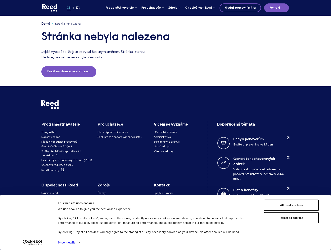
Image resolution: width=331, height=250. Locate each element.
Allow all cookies (291, 205)
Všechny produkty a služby (57, 165)
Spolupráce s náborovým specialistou (119, 137)
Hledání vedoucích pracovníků (59, 141)
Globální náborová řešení (56, 146)
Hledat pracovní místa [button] (240, 7)
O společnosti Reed (198, 7)
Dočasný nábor (50, 137)
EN (78, 8)
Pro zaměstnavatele (120, 7)
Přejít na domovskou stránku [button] (68, 71)
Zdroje (172, 7)
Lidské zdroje (162, 146)
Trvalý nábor (49, 132)
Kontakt (275, 7)
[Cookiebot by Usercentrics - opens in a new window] (32, 242)
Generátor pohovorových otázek (254, 161)
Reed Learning (50, 170)
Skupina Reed (49, 193)
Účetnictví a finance (166, 132)
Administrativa (162, 137)
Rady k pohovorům (248, 139)
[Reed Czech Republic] (49, 8)
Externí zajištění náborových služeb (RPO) (66, 160)
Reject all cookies (291, 217)
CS (69, 8)
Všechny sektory (164, 151)
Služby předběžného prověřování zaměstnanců (61, 153)
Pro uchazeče (151, 7)
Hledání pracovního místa (112, 132)
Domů (45, 24)
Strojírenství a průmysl (167, 141)
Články (101, 193)
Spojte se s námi (163, 193)
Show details (66, 242)
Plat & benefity (245, 190)
